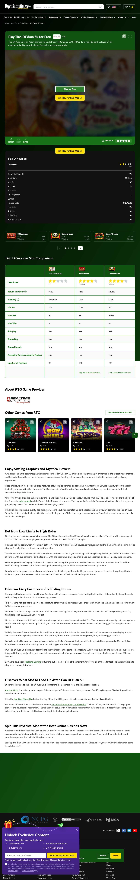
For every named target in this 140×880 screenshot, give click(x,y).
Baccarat (110, 874)
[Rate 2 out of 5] (121, 141)
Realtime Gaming (33, 661)
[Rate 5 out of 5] (129, 141)
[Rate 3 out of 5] (123, 141)
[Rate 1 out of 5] (118, 141)
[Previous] (59, 248)
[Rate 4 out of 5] (126, 141)
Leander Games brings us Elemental (69, 704)
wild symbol (25, 501)
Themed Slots (8, 878)
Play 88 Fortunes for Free (89, 372)
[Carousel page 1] (65, 248)
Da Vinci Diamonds (80, 878)
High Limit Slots (44, 874)
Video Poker (111, 878)
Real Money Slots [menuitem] (21, 17)
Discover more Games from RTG (120, 412)
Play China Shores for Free (120, 372)
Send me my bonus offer (62, 855)
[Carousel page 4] (74, 248)
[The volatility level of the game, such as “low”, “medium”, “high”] (16, 178)
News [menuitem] (134, 17)
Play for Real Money (72, 97)
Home (17, 23)
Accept (115, 855)
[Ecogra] (94, 819)
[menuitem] (38, 17)
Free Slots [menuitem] (8, 17)
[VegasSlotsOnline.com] (18, 6)
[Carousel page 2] (68, 248)
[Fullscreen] (130, 36)
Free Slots (24, 23)
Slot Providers (9, 874)
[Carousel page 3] (71, 248)
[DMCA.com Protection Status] (71, 819)
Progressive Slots (44, 878)
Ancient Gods (11, 690)
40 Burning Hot (78, 874)
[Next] (80, 248)
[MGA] (112, 820)
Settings (103, 855)
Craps (108, 865)
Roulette (109, 871)
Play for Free (70, 89)
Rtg (31, 23)
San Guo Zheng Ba (23, 698)
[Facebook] (124, 830)
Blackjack (110, 868)
